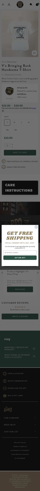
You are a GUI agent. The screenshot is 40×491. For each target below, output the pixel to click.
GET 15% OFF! (20, 258)
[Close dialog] (36, 227)
